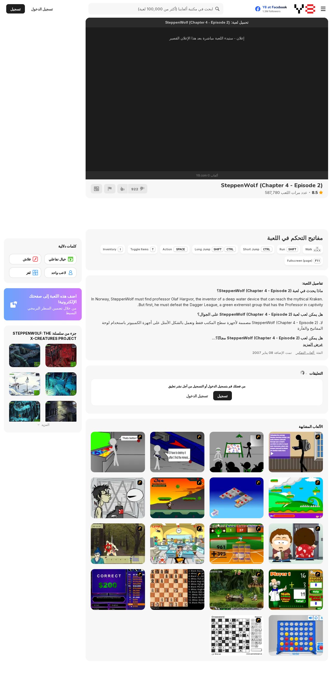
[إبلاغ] (109, 188)
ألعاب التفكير (305, 353)
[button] (313, 344)
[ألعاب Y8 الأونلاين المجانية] (304, 9)
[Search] (217, 9)
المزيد (45, 425)
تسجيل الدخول (42, 9)
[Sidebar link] (323, 9)
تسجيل (15, 9)
